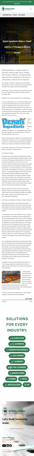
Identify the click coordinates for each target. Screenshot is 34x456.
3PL (28, 385)
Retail (24, 379)
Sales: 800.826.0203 (8, 440)
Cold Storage (18, 355)
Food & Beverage (19, 367)
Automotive (19, 344)
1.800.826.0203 (6, 15)
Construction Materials (18, 350)
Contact (15, 15)
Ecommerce (18, 361)
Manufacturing (18, 373)
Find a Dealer (21, 15)
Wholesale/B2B (13, 385)
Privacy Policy (6, 450)
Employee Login (6, 451)
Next (31, 301)
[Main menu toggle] (30, 9)
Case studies (28, 298)
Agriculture (19, 338)
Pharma (12, 379)
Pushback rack (19, 147)
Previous (4, 301)
